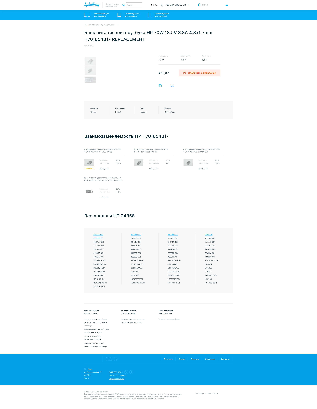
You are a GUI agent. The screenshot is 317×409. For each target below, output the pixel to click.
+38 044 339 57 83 (175, 5)
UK (152, 5)
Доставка (172, 85)
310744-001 (98, 235)
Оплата (160, 85)
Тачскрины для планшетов (131, 322)
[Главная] (85, 25)
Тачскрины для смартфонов (169, 319)
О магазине (210, 359)
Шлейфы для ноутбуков (93, 333)
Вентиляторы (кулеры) (92, 340)
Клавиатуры (88, 326)
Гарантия (195, 359)
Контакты (225, 359)
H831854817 (173, 235)
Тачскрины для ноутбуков (94, 343)
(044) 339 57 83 (115, 372)
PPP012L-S (97, 238)
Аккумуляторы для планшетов (132, 319)
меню (226, 4)
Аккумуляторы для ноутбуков (95, 319)
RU (156, 5)
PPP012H (208, 235)
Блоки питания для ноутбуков (95, 322)
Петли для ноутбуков (92, 336)
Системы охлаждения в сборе (95, 347)
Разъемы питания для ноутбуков (96, 329)
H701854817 (136, 235)
